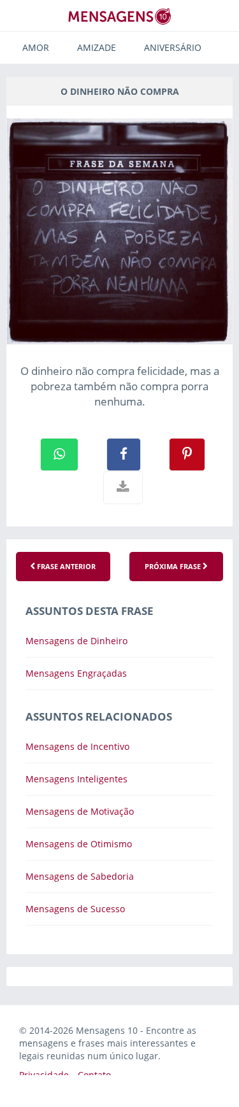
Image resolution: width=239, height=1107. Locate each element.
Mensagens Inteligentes (76, 779)
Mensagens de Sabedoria (79, 876)
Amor (35, 47)
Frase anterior (65, 566)
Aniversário (172, 47)
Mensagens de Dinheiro (76, 641)
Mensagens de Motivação (79, 811)
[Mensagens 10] (120, 16)
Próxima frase (174, 566)
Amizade (96, 47)
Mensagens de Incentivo (77, 746)
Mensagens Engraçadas (76, 673)
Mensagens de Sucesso (75, 909)
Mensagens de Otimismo (78, 844)
